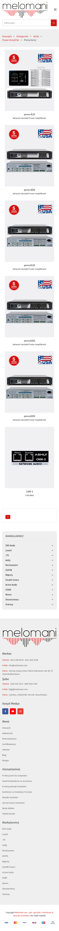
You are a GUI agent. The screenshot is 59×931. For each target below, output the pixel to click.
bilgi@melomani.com (18, 689)
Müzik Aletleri (8, 808)
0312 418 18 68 (31, 660)
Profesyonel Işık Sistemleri (14, 786)
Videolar (6, 749)
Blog (4, 755)
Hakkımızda (7, 733)
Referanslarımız (9, 738)
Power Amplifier (10, 39)
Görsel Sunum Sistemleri (13, 802)
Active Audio (11, 584)
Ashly (36, 36)
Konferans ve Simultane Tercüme (17, 792)
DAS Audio (10, 545)
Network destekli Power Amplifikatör (29, 118)
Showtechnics (12, 599)
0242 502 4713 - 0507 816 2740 (23, 683)
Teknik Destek (8, 813)
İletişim (5, 760)
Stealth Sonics (12, 579)
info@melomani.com (18, 665)
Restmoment (11, 565)
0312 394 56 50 (17, 660)
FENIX (8, 589)
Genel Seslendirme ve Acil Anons (17, 781)
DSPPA (8, 570)
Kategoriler (22, 36)
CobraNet (29, 495)
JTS (7, 555)
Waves (8, 594)
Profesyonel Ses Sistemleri (14, 775)
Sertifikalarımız (9, 744)
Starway (9, 604)
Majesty (9, 574)
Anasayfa (7, 36)
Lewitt (8, 550)
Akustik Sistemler (10, 797)
